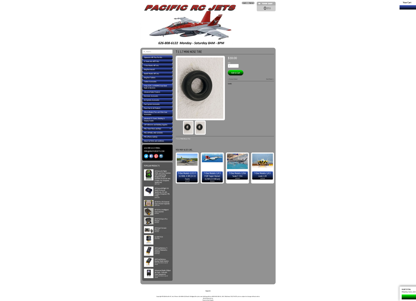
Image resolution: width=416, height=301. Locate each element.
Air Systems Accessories (151, 100)
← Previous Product (232, 79)
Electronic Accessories (151, 96)
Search (208, 291)
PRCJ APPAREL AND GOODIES (153, 133)
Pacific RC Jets (170, 296)
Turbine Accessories (150, 81)
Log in (244, 3)
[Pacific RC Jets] (190, 43)
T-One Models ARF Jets (151, 65)
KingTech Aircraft (149, 69)
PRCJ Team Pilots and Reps (152, 129)
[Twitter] (146, 156)
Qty (229, 63)
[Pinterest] (156, 156)
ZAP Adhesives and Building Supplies (155, 124)
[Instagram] (161, 156)
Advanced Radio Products (152, 92)
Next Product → (270, 79)
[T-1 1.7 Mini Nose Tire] (188, 128)
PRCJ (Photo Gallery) (150, 137)
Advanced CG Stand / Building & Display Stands (154, 119)
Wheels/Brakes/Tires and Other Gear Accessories (155, 113)
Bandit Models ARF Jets (151, 73)
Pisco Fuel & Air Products (152, 108)
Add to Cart (235, 72)
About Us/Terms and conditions (154, 141)
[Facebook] (151, 156)
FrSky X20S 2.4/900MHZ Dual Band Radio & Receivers (155, 87)
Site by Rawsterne (208, 298)
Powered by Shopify (208, 300)
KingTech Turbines (149, 77)
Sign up (251, 3)
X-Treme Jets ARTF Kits (151, 61)
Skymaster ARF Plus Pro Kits (153, 57)
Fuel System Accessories (152, 104)
